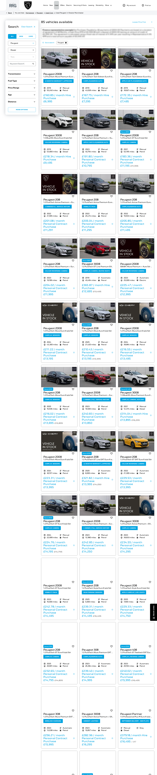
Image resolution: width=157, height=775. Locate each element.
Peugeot (40, 13)
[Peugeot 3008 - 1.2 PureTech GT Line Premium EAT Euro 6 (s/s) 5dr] (98, 251)
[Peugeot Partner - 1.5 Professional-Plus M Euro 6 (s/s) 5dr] (136, 701)
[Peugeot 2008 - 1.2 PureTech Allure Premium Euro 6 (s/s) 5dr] (59, 61)
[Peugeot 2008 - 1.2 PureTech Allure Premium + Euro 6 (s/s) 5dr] (98, 379)
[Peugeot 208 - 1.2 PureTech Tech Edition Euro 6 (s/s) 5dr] (98, 61)
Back (10, 13)
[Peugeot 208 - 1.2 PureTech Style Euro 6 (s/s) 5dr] (98, 572)
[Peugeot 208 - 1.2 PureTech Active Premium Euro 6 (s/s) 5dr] (98, 186)
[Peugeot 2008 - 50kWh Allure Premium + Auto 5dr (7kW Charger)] (136, 251)
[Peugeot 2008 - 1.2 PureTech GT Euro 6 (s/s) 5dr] (136, 122)
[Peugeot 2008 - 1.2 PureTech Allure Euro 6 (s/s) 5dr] (59, 315)
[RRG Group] (12, 5)
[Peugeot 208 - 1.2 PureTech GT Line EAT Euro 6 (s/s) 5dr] (98, 443)
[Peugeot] (28, 5)
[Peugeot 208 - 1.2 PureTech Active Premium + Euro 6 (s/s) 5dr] (98, 122)
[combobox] (22, 43)
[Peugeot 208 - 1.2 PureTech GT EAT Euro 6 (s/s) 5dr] (136, 443)
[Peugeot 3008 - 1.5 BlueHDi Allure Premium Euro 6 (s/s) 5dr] (136, 379)
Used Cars (49, 13)
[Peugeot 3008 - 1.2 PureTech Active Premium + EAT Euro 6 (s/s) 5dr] (136, 508)
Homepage (30, 13)
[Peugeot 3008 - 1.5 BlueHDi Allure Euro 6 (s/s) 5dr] (59, 122)
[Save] (73, 73)
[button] (30, 43)
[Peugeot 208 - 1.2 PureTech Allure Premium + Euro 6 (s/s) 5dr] (59, 251)
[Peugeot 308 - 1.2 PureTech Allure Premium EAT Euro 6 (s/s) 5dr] (98, 636)
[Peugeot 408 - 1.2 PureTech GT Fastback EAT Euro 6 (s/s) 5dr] (136, 636)
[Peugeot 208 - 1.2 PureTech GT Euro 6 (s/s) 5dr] (59, 508)
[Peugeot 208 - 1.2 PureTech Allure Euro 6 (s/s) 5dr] (98, 315)
